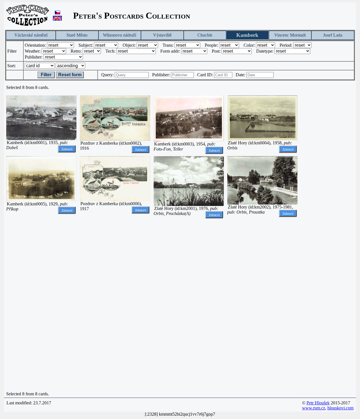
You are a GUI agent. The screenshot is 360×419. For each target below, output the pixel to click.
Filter (46, 74)
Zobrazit (66, 149)
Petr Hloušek (318, 402)
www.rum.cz (313, 407)
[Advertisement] (41, 305)
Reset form (70, 74)
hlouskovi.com (340, 407)
